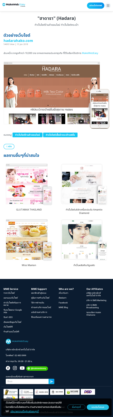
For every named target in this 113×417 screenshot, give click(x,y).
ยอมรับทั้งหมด (98, 407)
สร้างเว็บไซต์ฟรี (95, 5)
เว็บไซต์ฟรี (8, 327)
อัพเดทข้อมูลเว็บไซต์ (12, 322)
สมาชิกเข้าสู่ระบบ (38, 293)
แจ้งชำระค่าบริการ (39, 312)
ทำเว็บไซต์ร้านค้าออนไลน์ (27, 135)
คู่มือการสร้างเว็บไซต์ (40, 298)
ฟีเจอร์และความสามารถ (41, 317)
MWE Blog (63, 307)
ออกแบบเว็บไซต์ (11, 298)
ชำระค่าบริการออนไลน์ (41, 307)
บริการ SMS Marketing (96, 300)
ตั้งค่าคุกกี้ (76, 407)
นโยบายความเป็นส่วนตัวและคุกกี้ (24, 411)
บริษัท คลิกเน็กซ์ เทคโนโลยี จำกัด (93, 294)
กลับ (9, 146)
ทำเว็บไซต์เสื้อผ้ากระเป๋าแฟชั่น (60, 135)
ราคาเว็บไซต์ (9, 293)
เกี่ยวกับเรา (63, 293)
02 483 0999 (20, 355)
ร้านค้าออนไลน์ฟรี (11, 331)
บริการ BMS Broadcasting (92, 306)
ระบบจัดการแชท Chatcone (93, 313)
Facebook (63, 302)
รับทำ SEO (8, 317)
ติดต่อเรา (63, 298)
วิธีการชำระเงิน (37, 302)
